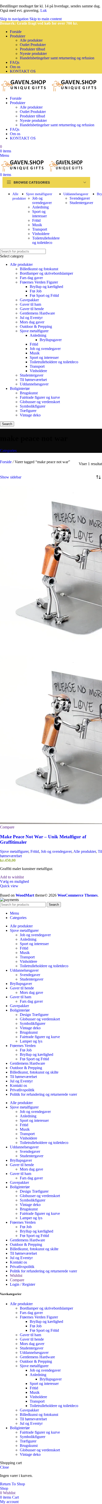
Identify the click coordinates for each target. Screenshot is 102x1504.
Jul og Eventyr (31, 318)
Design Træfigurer (34, 1015)
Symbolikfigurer (32, 406)
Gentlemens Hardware (37, 313)
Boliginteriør (20, 388)
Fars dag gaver (31, 278)
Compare (17, 1280)
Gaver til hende (32, 309)
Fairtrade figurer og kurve (40, 397)
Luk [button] (43, 10)
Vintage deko (30, 415)
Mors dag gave (31, 992)
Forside (6, 462)
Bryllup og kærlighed (46, 287)
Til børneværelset (33, 380)
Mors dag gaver (32, 322)
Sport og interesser (39, 213)
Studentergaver (81, 203)
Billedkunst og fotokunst (39, 269)
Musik (37, 225)
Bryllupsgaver (51, 340)
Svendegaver (80, 198)
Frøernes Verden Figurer (39, 282)
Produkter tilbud (32, 49)
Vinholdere (41, 234)
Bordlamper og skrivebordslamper (46, 273)
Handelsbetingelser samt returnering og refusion (57, 58)
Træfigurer (28, 411)
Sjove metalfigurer (34, 331)
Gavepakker (29, 300)
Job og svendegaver (42, 200)
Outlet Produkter (33, 45)
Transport (39, 229)
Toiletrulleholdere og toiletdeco (46, 240)
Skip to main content (45, 19)
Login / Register (22, 1284)
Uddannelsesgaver (34, 384)
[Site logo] (25, 90)
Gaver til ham (30, 304)
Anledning (40, 207)
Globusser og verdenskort (40, 402)
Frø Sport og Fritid (44, 295)
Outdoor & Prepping (36, 326)
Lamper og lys (31, 1041)
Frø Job (36, 291)
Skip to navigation (14, 19)
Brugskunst (29, 393)
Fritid (36, 220)
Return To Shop (12, 1484)
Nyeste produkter (33, 53)
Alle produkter (31, 40)
